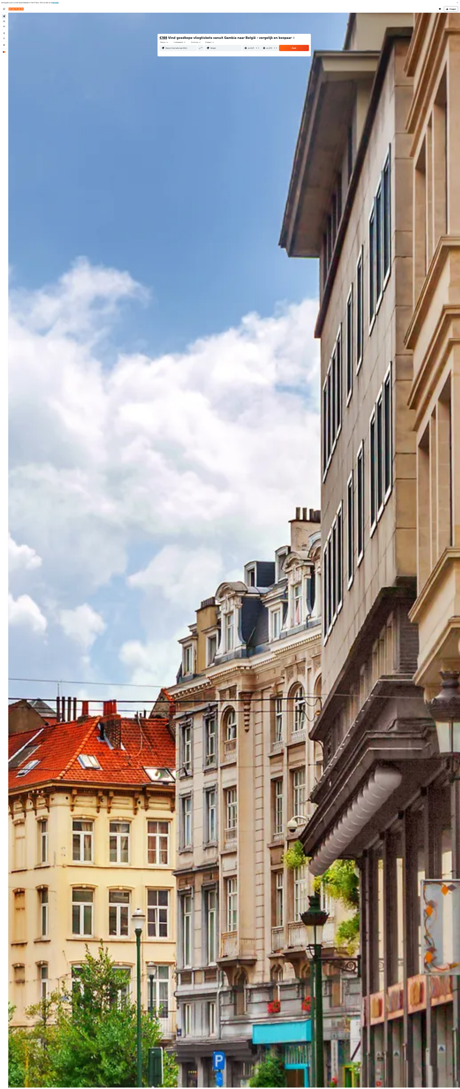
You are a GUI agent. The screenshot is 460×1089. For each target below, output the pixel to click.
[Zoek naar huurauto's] (4, 26)
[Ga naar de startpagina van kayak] (16, 9)
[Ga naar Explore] (4, 33)
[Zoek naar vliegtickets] (4, 16)
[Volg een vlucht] (4, 38)
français (55, 2)
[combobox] (164, 42)
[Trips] (4, 45)
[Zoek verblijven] (4, 21)
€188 (163, 38)
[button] (457, 2)
